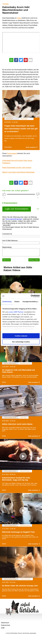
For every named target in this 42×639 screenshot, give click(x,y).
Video (19, 18)
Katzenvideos (12, 153)
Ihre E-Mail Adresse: (10, 241)
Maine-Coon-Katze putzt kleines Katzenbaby (18, 172)
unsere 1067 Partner (16, 312)
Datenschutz (5, 625)
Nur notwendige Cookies (21, 342)
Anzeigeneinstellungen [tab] (31, 301)
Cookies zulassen (21, 336)
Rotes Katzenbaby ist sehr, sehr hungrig (16, 167)
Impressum (5, 622)
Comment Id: (7, 234)
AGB (2, 628)
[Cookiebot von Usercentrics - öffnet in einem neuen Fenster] (31, 296)
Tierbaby (5, 4)
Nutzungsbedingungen (14, 219)
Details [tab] (16, 301)
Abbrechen (6, 260)
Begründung (6, 247)
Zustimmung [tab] (6, 301)
